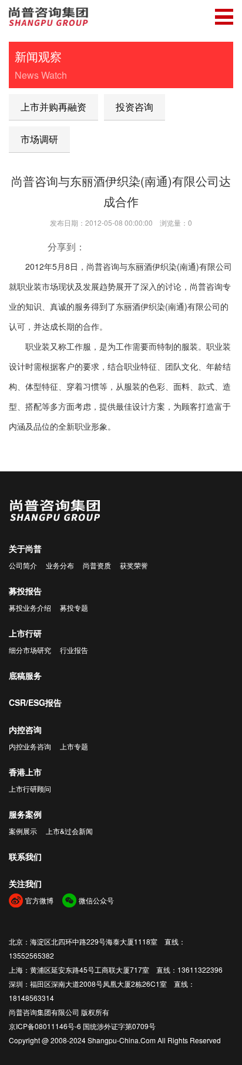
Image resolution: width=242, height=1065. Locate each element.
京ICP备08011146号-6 (45, 1026)
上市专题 (74, 746)
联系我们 (25, 856)
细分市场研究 (30, 650)
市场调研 (39, 139)
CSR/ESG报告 (35, 702)
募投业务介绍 (30, 607)
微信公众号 (96, 900)
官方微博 (39, 900)
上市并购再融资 (53, 106)
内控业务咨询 (30, 746)
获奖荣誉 (134, 565)
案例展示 (23, 831)
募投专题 (74, 607)
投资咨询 (134, 106)
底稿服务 (25, 675)
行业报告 (74, 650)
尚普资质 (97, 565)
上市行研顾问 (30, 788)
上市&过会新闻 (69, 831)
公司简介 (23, 565)
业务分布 (60, 565)
